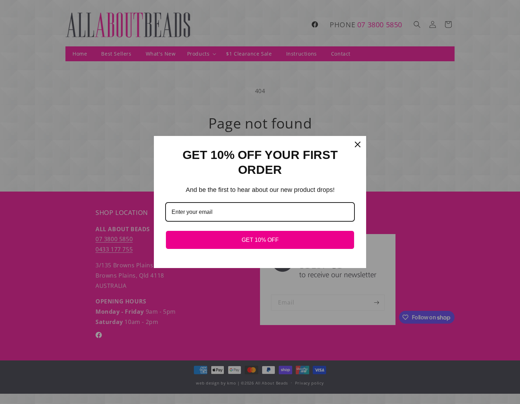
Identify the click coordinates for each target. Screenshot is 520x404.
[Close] (357, 144)
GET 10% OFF (260, 240)
